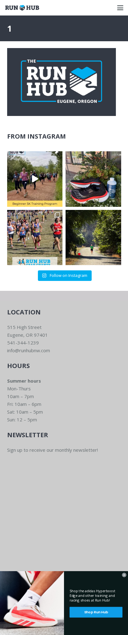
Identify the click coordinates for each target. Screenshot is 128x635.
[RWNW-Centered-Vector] (22, 8)
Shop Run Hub (96, 612)
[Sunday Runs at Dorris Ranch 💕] (93, 237)
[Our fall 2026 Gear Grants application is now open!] (35, 237)
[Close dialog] (124, 575)
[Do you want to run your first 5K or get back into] (35, 179)
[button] (120, 8)
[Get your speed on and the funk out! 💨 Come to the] (93, 179)
